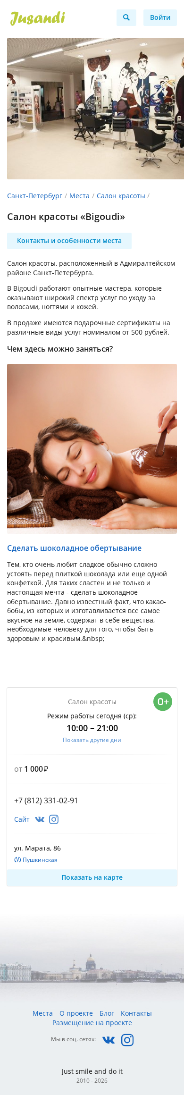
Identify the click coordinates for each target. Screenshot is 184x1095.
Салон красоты (121, 195)
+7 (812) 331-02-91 (46, 800)
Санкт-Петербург (34, 195)
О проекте (76, 1013)
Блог (107, 1013)
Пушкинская (40, 860)
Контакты (136, 1013)
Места (79, 195)
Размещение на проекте (92, 1022)
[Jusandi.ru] (56, 18)
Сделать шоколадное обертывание (74, 548)
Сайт (22, 819)
